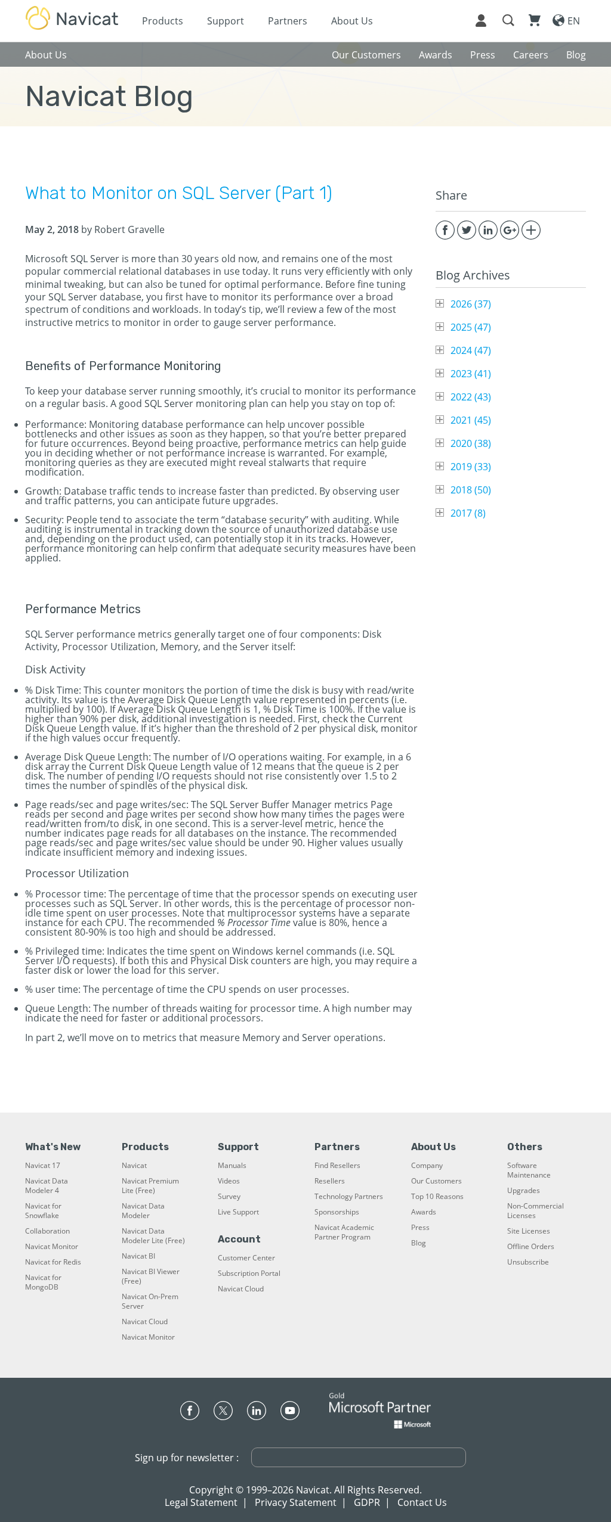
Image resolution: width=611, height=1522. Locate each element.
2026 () (470, 303)
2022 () (470, 396)
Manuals (232, 1165)
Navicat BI (138, 1256)
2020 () (470, 443)
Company (427, 1165)
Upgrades (523, 1190)
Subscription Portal (249, 1273)
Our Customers (436, 1181)
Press (420, 1227)
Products (162, 20)
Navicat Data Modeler (143, 1210)
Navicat (134, 1165)
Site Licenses (528, 1231)
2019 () (470, 466)
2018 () (470, 489)
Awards (423, 1212)
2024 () (470, 350)
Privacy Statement (296, 1502)
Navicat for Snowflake (43, 1210)
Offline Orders (530, 1246)
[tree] (511, 408)
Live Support (238, 1212)
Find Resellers (337, 1165)
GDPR (367, 1502)
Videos (229, 1181)
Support (225, 20)
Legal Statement (201, 1502)
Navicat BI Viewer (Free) (151, 1276)
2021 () (470, 420)
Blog (418, 1243)
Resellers (329, 1181)
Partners (287, 20)
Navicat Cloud (145, 1322)
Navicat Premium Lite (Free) (150, 1185)
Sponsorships (336, 1212)
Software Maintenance (529, 1170)
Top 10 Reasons (437, 1196)
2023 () (470, 373)
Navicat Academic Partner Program (344, 1232)
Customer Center (246, 1258)
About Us (352, 20)
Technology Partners (348, 1196)
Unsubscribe (528, 1262)
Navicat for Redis (53, 1262)
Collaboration (47, 1231)
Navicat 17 (42, 1165)
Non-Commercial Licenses (535, 1210)
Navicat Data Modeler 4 (46, 1185)
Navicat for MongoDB (43, 1282)
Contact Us (422, 1502)
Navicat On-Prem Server (150, 1301)
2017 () (468, 513)
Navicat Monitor (51, 1246)
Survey (229, 1196)
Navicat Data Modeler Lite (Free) (153, 1235)
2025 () (470, 327)
